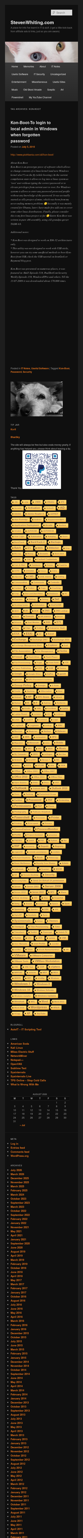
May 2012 (16, 1476)
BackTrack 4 (38, 542)
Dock (16, 617)
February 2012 (19, 1488)
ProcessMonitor (47, 829)
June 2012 (17, 1472)
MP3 (30, 749)
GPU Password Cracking (40, 679)
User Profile (39, 944)
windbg (41, 978)
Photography (20, 812)
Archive (62, 525)
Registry (59, 846)
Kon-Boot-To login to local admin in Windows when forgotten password (34, 131)
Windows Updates (46, 996)
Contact (17, 588)
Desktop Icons (21, 605)
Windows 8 (43, 984)
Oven (16, 794)
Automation (36, 536)
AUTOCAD (32, 531)
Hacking (31, 691)
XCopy (17, 1014)
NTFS (28, 765)
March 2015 (17, 1349)
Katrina (47, 703)
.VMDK (38, 502)
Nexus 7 (46, 760)
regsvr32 (18, 852)
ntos (52, 765)
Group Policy (22, 685)
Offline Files (56, 777)
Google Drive (34, 674)
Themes (53, 921)
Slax (46, 898)
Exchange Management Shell (28, 645)
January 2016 (18, 1329)
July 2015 (16, 1341)
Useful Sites (59, 81)
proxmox (53, 835)
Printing (18, 823)
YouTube (41, 1013)
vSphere (55, 966)
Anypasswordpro (56, 519)
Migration (18, 743)
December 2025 (20, 1178)
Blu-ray (17, 554)
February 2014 (19, 1394)
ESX (16, 633)
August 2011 (18, 1512)
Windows (55, 978)
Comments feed (20, 1152)
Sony (16, 903)
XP (28, 1013)
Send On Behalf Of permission (48, 880)
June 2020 (17, 1247)
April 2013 (17, 1431)
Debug (32, 599)
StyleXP (18, 915)
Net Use (62, 754)
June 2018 (17, 1272)
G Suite (55, 685)
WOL (33, 1002)
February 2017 (19, 1288)
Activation (34, 507)
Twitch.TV (62, 932)
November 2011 (20, 1500)
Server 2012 (20, 892)
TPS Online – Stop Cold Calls (28, 1080)
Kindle (27, 708)
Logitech (18, 725)
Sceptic (51, 89)
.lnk (16, 502)
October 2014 (18, 1370)
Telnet (40, 921)
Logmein (34, 725)
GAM (51, 668)
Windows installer (22, 996)
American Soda (20, 1043)
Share (63, 892)
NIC (57, 760)
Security (27, 371)
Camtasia (36, 565)
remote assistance (38, 852)
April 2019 (17, 1255)
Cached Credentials (47, 559)
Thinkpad (19, 927)
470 (62, 502)
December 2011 (20, 1496)
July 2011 (16, 1516)
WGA (55, 972)
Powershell (17, 97)
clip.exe (18, 577)
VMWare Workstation (47, 961)
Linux (16, 720)
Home (15, 66)
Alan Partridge (21, 519)
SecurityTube (20, 881)
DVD (48, 622)
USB (64, 938)
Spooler (34, 909)
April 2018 (17, 1276)
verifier (17, 950)
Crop (16, 594)
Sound (29, 904)
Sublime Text (18, 1068)
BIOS (40, 548)
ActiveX (50, 508)
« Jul (22, 1125)
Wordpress (39, 1007)
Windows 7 (22, 984)
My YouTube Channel (40, 97)
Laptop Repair (20, 714)
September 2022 (20, 1215)
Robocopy (53, 858)
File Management (45, 651)
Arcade (49, 525)
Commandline (20, 582)
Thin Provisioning (39, 927)
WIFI (29, 978)
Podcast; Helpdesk (41, 812)
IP (36, 703)
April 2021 (17, 1235)
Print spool (33, 823)
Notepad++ (17, 1060)
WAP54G (18, 972)
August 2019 (18, 1251)
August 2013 (18, 1414)
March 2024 (17, 1194)
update (52, 938)
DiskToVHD (56, 605)
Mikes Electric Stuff (22, 1052)
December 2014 (20, 1362)
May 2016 (16, 1312)
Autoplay (52, 536)
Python (54, 840)
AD (62, 507)
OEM (63, 765)
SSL (57, 909)
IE (28, 703)
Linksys (60, 714)
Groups (42, 685)
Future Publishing (22, 668)
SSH (46, 909)
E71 (59, 622)
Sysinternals (22, 920)
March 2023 (17, 1207)
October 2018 (18, 1268)
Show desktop (21, 898)
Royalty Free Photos (45, 863)
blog (67, 548)
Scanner (45, 869)
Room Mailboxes (22, 863)
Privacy (48, 823)
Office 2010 (20, 776)
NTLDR (40, 765)
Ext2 (66, 645)
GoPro (50, 674)
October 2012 (18, 1455)
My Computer (20, 754)
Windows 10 (22, 989)
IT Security (39, 74)
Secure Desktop (30, 875)
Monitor (17, 749)
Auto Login (19, 536)
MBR (16, 737)
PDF (50, 800)
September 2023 (20, 1202)
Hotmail (17, 697)
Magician (33, 731)
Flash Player (52, 657)
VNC (16, 967)
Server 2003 (33, 886)
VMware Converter (42, 955)
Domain (29, 616)
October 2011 (18, 1504)
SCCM (59, 869)
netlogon (48, 754)
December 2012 (20, 1447)
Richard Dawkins (22, 858)
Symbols (32, 915)
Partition (18, 800)
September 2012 (20, 1459)
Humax (17, 703)
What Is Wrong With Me (25, 1084)
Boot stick (59, 554)
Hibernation (46, 691)
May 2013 (16, 1427)
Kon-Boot (64, 368)
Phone (51, 806)
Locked (29, 720)
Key (16, 708)
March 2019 (17, 1260)
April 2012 (17, 1480)
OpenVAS (16, 1064)
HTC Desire (43, 697)
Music (15, 89)
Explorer (53, 645)
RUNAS (65, 863)
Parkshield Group (47, 794)
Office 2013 (39, 777)
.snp (26, 502)
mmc (47, 743)
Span (67, 903)
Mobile (59, 742)
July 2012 (16, 1467)
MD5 (27, 737)
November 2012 (20, 1451)
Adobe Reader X (35, 514)
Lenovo (37, 714)
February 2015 (19, 1353)
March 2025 (17, 1186)
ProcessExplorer (22, 829)
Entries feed (18, 1147)
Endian (40, 628)
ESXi (29, 633)
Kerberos (61, 703)
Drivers (17, 622)
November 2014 (20, 1366)
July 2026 (16, 1170)
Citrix (54, 571)
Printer (55, 817)
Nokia (17, 765)
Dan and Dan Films (34, 594)
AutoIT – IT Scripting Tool (26, 1029)
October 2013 (18, 1406)
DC (65, 594)
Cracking (56, 588)
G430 (39, 668)
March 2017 (17, 1284)
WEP (44, 972)
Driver (60, 617)
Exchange (20, 639)
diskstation (39, 605)
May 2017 (16, 1280)
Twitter (17, 938)
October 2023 (18, 1198)
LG (48, 714)
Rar (65, 840)
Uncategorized (58, 74)
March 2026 (17, 1174)
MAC (60, 725)
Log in (14, 1143)
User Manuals (20, 944)
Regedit (45, 846)
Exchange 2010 (61, 640)
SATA (32, 869)
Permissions (22, 805)
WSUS (56, 1007)
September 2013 (20, 1410)
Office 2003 (32, 771)
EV (40, 634)
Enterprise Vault (57, 628)
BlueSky (15, 437)
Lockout (43, 720)
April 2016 (17, 1317)
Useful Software (20, 74)
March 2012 (17, 1484)
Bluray (30, 554)
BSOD (17, 559)
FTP (67, 662)
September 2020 (20, 1243)
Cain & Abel (19, 565)
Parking (29, 794)
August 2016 (18, 1300)
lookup (48, 725)
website (32, 972)
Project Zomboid (35, 835)
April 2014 (17, 1386)
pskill (31, 840)
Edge (27, 628)
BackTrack (19, 542)
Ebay (16, 628)
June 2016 (17, 1308)
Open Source (20, 783)
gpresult (18, 679)
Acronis (18, 508)
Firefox (63, 651)
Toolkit (33, 932)
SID (35, 898)
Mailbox (47, 731)
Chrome (30, 571)
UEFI (40, 938)
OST (57, 783)
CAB (29, 559)
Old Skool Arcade (32, 89)
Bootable (44, 554)
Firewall (18, 657)
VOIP (42, 967)
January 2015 (18, 1357)
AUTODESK (48, 531)
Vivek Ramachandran (49, 950)
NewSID (32, 760)
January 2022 (18, 1223)
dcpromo (18, 599)
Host (60, 691)
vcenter (55, 944)
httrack (59, 697)
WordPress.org (20, 1156)
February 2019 (19, 1264)
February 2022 (19, 1219)
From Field (53, 662)
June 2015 (17, 1345)
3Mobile (50, 502)
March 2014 (17, 1390)
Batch (17, 547)
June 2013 (17, 1423)
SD (15, 875)
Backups (56, 542)
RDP (16, 846)
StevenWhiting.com (32, 22)
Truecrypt (47, 932)
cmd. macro (45, 577)
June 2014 (17, 1378)
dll (26, 611)
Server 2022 (38, 892)
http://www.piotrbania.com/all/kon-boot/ (32, 154)
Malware (61, 731)
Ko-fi (13, 429)
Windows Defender (45, 990)
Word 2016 (19, 1008)
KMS (39, 708)
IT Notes (55, 66)
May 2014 (16, 1382)
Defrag (45, 599)
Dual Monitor (33, 622)
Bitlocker (54, 548)
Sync (45, 915)
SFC (52, 892)
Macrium (18, 731)
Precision (40, 818)
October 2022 (18, 1211)
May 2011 (16, 1525)
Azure (65, 536)
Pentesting (64, 800)
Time (57, 927)
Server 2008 (53, 886)
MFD (54, 737)
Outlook (20, 788)
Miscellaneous (39, 81)
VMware (20, 955)
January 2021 (18, 1239)
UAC (30, 938)
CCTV (16, 571)
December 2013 (20, 1402)
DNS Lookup (62, 611)
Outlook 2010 (59, 788)
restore (56, 852)
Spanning (19, 909)
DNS (47, 610)
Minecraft (34, 743)
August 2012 (18, 1463)
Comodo (55, 582)
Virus (30, 949)
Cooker (31, 588)
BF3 (29, 548)
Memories (29, 66)
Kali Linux (17, 1047)
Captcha (63, 565)
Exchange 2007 (40, 640)
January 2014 (18, 1398)
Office (17, 771)
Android (38, 519)
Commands (39, 582)
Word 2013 (59, 1002)
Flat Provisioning (22, 662)
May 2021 (16, 1231)
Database (53, 594)
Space (55, 904)
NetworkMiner (19, 1056)
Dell (57, 599)
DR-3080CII (45, 617)
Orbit (35, 783)
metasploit (41, 737)
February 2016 (19, 1325)
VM (67, 950)
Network (18, 760)
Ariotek (17, 531)
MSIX (50, 749)
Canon (50, 565)
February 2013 (19, 1439)
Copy (43, 588)
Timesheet (19, 932)
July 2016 (16, 1304)
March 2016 (17, 1321)
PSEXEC (18, 840)
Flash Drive (34, 657)
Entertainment (19, 81)
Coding (61, 577)
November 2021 (20, 1227)
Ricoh (40, 857)
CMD (31, 576)
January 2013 (18, 1443)
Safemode (19, 869)
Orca (46, 783)
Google (18, 673)
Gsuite (17, 691)
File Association (22, 651)
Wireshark (19, 1001)
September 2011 (20, 1508)
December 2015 (20, 1333)
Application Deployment (26, 525)
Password (16, 371)
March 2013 (17, 1435)
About (43, 66)
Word (45, 1001)
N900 (35, 754)
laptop (65, 708)
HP (29, 696)
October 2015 (18, 1337)
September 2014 (20, 1374)
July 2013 (16, 1418)
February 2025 (19, 1190)
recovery (30, 846)
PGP (39, 806)
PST (42, 840)
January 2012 (18, 1492)
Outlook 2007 (39, 789)
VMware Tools (21, 961)
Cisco (43, 571)
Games (62, 668)
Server (17, 886)
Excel (51, 634)
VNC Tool (29, 967)
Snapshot (58, 898)
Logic (55, 720)
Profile (17, 835)
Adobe (17, 514)
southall (42, 904)
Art (62, 89)
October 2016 (18, 1296)
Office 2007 (49, 771)
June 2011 (17, 1521)
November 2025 (20, 1182)
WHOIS (17, 978)
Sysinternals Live (21, 1076)
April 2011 (17, 1529)
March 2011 (17, 1533)
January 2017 (18, 1292)
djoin (16, 611)
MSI (40, 749)
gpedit (62, 674)
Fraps (39, 662)
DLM (36, 611)
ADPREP (54, 514)
